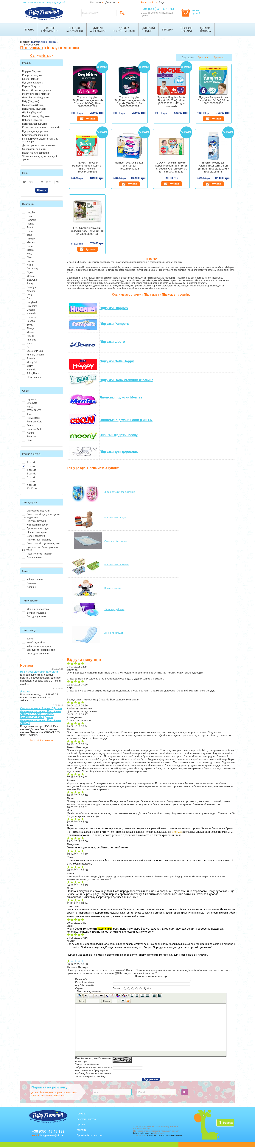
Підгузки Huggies (113, 308)
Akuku (30, 336)
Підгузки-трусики (36, 521)
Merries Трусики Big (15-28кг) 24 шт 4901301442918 (129, 165)
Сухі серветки (34, 557)
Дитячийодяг (148, 30)
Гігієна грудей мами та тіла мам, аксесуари (40, 140)
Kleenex (31, 291)
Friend (30, 425)
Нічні (29, 440)
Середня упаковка (37, 616)
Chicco (30, 257)
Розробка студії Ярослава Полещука (164, 1135)
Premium (31, 436)
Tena (29, 234)
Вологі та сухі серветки (35, 152)
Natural (30, 432)
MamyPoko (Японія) (33, 105)
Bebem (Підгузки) (32, 120)
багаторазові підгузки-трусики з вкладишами (41, 516)
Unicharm (32, 306)
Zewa (29, 324)
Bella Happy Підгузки (34, 108)
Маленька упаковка (38, 609)
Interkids (31, 339)
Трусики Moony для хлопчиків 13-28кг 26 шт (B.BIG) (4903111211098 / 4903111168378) (213, 167)
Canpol (30, 261)
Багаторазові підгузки (34, 123)
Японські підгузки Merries (120, 397)
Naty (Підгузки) (30, 101)
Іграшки (167, 29)
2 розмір (31, 481)
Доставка (110, 2)
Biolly (30, 365)
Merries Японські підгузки (36, 90)
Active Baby (33, 417)
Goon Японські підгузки (35, 97)
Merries (31, 242)
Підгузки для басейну (39, 539)
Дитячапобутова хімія (124, 30)
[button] (79, 995)
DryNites (31, 399)
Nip (28, 347)
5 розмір (31, 473)
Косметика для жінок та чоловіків (41, 127)
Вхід (161, 2)
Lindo (29, 231)
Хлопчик (31, 587)
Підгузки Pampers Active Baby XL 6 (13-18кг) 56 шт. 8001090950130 (213, 100)
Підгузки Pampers (114, 324)
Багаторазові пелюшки (35, 135)
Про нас (81, 1124)
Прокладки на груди (38, 528)
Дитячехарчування (49, 30)
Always (31, 328)
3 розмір (31, 477)
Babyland (32, 302)
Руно (29, 294)
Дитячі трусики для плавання (38, 145)
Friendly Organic (35, 354)
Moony (30, 249)
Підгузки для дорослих (35, 131)
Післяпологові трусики (39, 553)
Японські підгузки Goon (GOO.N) (126, 420)
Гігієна (29, 29)
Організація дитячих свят (90, 1135)
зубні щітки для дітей (39, 646)
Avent (30, 227)
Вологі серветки (36, 535)
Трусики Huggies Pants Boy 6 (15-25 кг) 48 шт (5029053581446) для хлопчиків (171, 102)
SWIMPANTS (34, 410)
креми (30, 638)
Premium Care (34, 421)
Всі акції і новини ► (42, 740)
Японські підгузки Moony (118, 435)
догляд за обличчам (38, 653)
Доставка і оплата (86, 1119)
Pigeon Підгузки (31, 86)
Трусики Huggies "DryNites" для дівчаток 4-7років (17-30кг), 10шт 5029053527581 (87, 102)
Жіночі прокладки (36, 532)
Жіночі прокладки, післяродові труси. (39, 158)
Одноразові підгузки (38, 510)
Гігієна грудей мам (114, 609)
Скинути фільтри (41, 55)
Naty (29, 343)
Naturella (31, 313)
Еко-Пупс (32, 287)
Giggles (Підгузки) (32, 112)
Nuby (29, 253)
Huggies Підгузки (31, 71)
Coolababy (32, 268)
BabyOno (32, 279)
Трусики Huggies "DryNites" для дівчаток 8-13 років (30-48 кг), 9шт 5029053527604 (129, 102)
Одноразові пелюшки (34, 149)
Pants (30, 406)
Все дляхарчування (74, 30)
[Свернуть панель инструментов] (224, 1002)
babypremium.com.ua (143, 1133)
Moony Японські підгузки (36, 93)
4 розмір (31, 469)
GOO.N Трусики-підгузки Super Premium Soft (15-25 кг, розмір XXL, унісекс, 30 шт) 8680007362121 (171, 167)
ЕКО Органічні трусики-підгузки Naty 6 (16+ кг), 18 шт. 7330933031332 (87, 230)
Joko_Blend (33, 373)
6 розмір (31, 466)
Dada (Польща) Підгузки (35, 116)
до (42, 182)
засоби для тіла (36, 642)
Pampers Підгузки (32, 75)
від (24, 182)
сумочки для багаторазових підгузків (40, 548)
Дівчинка (31, 583)
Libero (30, 216)
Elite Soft (32, 402)
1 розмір (31, 462)
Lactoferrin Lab (35, 350)
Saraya (30, 283)
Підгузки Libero (112, 341)
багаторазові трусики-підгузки (43, 543)
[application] (150, 1025)
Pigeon (30, 272)
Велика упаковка (36, 612)
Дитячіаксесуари (97, 30)
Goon (29, 246)
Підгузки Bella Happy (116, 361)
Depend (31, 309)
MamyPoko (33, 362)
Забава (31, 321)
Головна (81, 1113)
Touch (30, 414)
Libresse (31, 317)
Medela (31, 276)
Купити (90, 118)
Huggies (31, 212)
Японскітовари (186, 30)
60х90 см (32, 488)
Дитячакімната (205, 30)
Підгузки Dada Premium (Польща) (127, 380)
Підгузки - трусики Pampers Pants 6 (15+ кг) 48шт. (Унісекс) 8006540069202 (87, 167)
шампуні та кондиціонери (41, 649)
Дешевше (203, 57)
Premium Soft (34, 429)
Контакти (95, 2)
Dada (29, 298)
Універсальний (35, 579)
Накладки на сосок (37, 524)
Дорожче (219, 57)
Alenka (30, 223)
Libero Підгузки (30, 78)
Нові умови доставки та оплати (39, 671)
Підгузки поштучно (32, 82)
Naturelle (31, 369)
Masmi (30, 332)
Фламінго (32, 358)
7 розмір (31, 484)
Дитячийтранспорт (31, 43)
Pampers (31, 220)
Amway (31, 238)
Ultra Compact (34, 377)
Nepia (30, 264)
